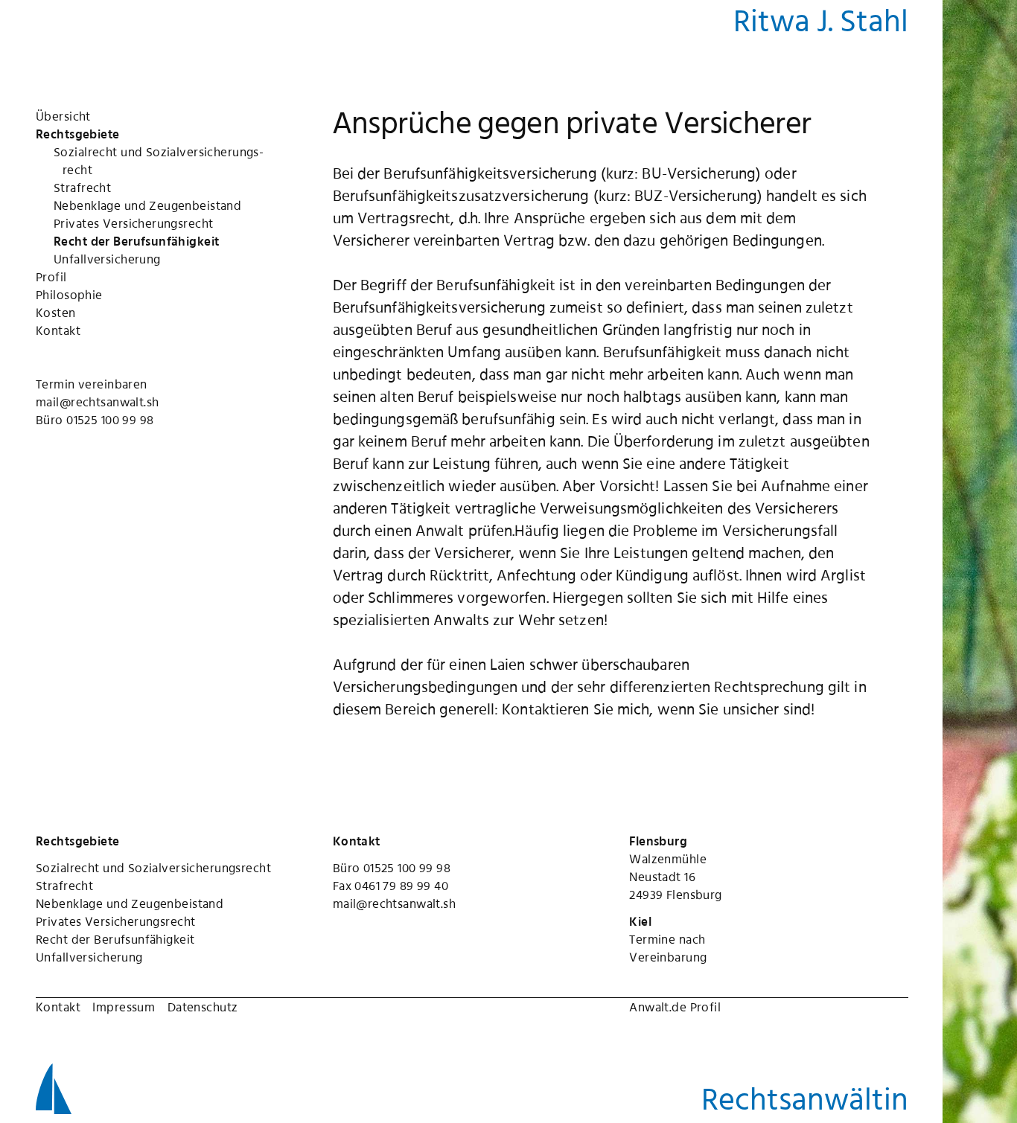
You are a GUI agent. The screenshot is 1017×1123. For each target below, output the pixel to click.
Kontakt (58, 330)
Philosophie (69, 295)
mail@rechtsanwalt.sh (97, 402)
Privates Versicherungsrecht (115, 921)
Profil (51, 277)
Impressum (123, 1007)
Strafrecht (82, 187)
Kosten (56, 312)
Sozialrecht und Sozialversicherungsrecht (153, 868)
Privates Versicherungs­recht (133, 223)
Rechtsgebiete (78, 134)
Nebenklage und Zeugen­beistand (147, 205)
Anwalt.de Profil (675, 1007)
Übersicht (63, 116)
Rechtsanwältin (804, 1099)
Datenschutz (203, 1007)
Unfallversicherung (89, 957)
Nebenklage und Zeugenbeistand (129, 903)
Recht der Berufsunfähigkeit (115, 939)
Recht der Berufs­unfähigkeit (136, 241)
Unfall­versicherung (107, 259)
